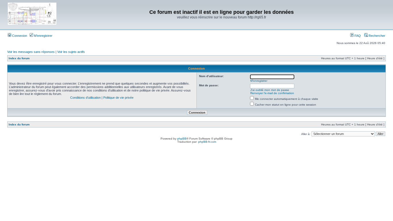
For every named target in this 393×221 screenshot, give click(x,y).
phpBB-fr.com (207, 141)
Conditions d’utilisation (85, 97)
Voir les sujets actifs (71, 52)
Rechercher (376, 35)
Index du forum (19, 58)
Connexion (19, 35)
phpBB (181, 138)
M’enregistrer (42, 35)
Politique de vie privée (118, 97)
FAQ (357, 35)
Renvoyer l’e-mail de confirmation (272, 93)
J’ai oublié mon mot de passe (269, 90)
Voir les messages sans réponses (31, 52)
